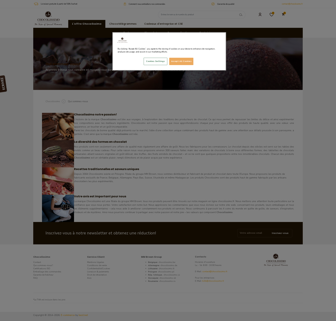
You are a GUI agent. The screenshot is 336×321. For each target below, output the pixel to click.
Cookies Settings (155, 61)
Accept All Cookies (181, 61)
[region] (169, 51)
